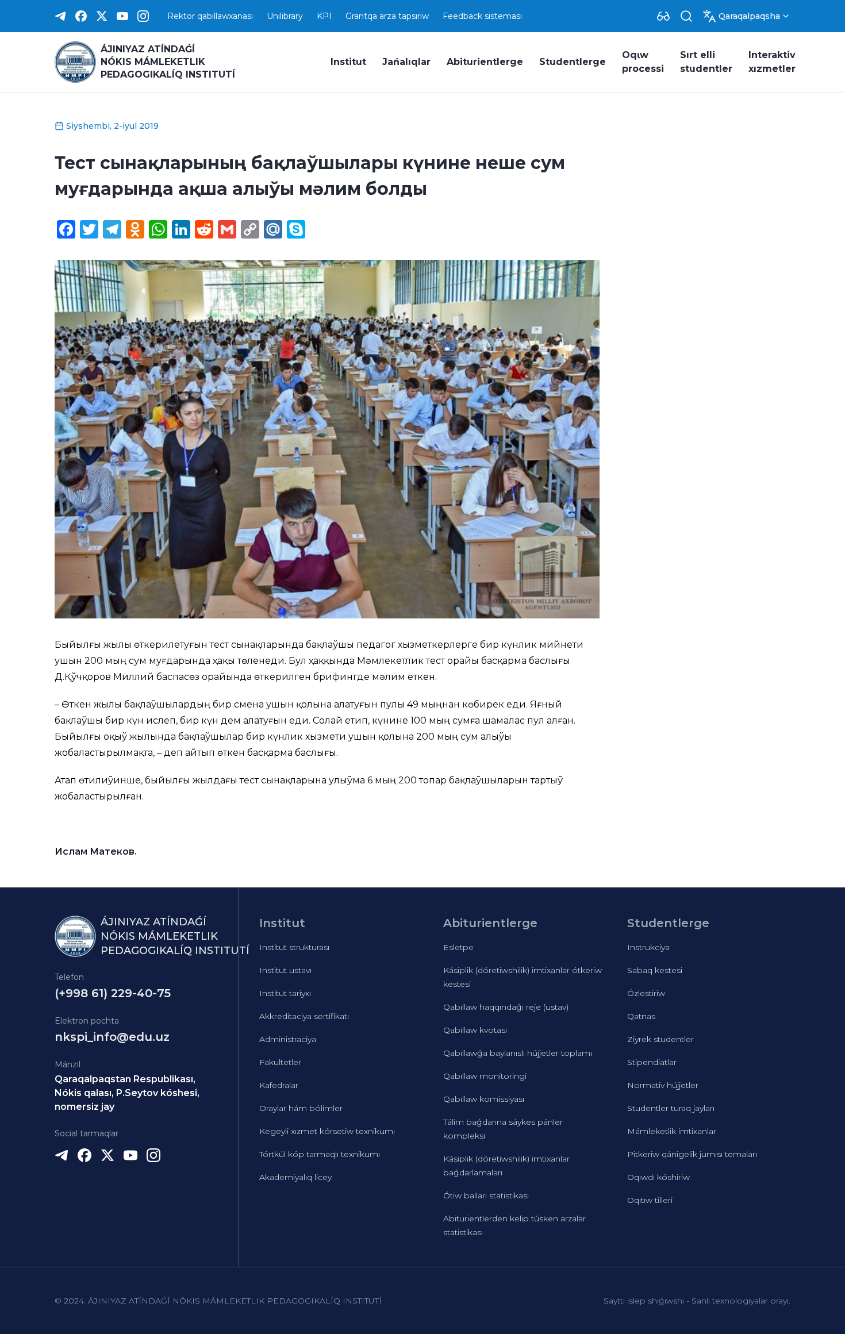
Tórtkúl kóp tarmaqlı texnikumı (319, 1154)
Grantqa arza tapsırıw (387, 16)
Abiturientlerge (485, 61)
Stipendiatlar (652, 1062)
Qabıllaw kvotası (475, 1030)
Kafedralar (278, 1085)
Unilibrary (285, 16)
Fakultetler (280, 1062)
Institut (348, 61)
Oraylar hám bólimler (301, 1108)
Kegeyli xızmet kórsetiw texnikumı (327, 1131)
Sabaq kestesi (654, 970)
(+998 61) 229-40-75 (113, 993)
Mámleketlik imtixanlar (671, 1131)
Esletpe (458, 947)
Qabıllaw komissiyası (483, 1099)
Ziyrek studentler (660, 1039)
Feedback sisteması (482, 16)
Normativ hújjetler (662, 1085)
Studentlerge (572, 61)
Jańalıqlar (406, 61)
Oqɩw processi (643, 61)
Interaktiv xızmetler (772, 61)
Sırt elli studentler (706, 61)
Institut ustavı (285, 970)
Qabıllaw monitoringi (485, 1076)
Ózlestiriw (646, 993)
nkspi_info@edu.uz (112, 1037)
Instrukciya (648, 947)
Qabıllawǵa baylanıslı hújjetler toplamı (517, 1053)
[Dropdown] (663, 16)
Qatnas (641, 1016)
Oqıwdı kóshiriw (658, 1177)
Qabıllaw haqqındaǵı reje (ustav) (506, 1007)
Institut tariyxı (285, 993)
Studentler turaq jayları (671, 1108)
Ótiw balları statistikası (486, 1195)
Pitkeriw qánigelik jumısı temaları (692, 1154)
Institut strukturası (294, 947)
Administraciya (287, 1039)
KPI (324, 16)
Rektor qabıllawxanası (210, 16)
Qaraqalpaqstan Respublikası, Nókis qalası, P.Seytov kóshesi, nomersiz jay (127, 1093)
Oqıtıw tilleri (650, 1200)
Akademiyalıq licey (295, 1177)
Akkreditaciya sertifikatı (304, 1016)
